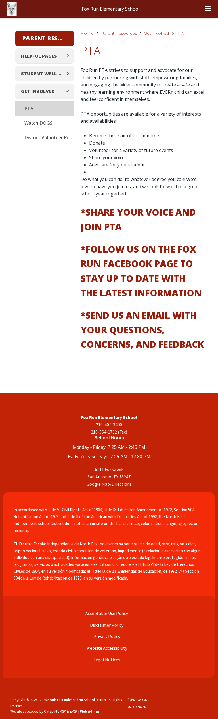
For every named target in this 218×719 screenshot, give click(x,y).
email (156, 315)
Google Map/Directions (109, 484)
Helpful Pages (39, 56)
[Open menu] (207, 9)
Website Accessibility (106, 648)
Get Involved (156, 33)
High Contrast (139, 699)
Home (87, 33)
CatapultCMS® (55, 711)
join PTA (101, 226)
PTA (180, 33)
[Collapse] (69, 91)
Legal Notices (106, 659)
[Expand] (69, 56)
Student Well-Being (43, 73)
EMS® (73, 711)
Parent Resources (119, 33)
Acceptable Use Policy (106, 613)
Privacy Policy (106, 636)
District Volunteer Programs (49, 137)
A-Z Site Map (140, 707)
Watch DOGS (38, 123)
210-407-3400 (109, 424)
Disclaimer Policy (106, 625)
